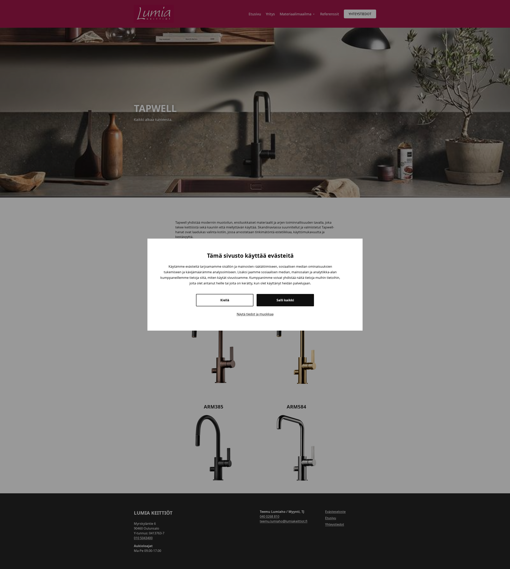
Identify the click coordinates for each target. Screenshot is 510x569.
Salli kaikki (285, 300)
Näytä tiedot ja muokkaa (255, 314)
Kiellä (224, 300)
